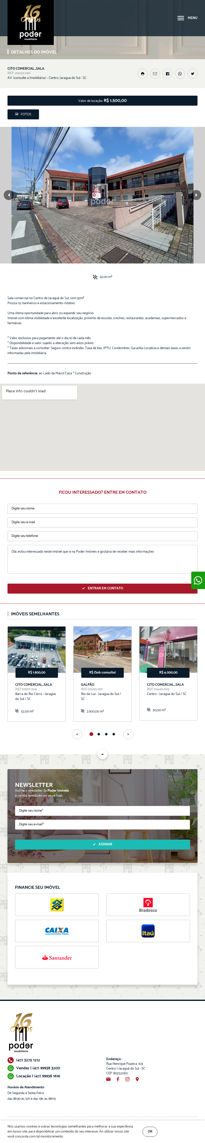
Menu (193, 18)
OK (150, 1132)
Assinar (105, 844)
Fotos (26, 114)
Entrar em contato (105, 588)
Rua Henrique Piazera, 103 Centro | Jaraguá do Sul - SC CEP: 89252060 (125, 1066)
